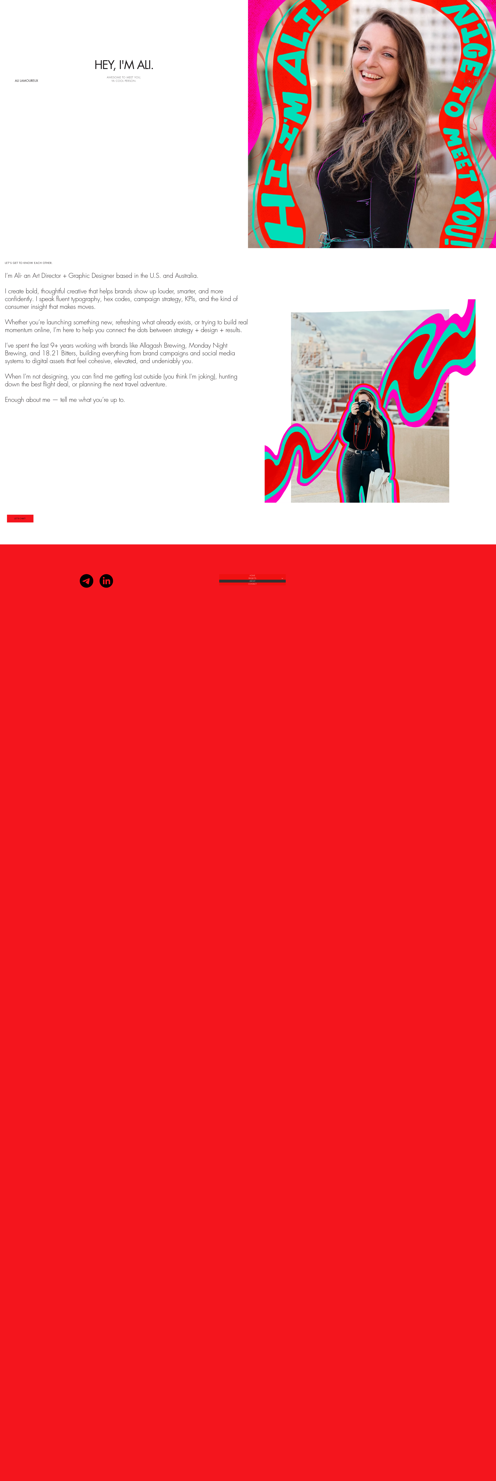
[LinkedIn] (106, 581)
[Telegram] (86, 581)
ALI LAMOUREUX (26, 81)
